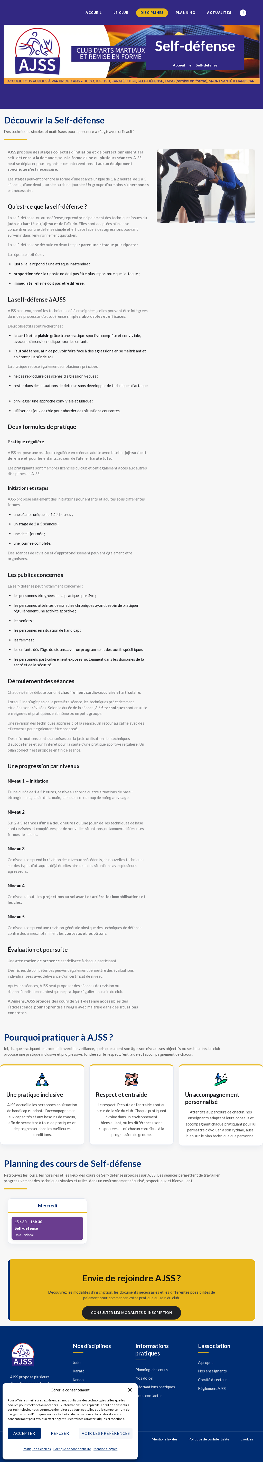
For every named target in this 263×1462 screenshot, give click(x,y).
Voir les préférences (106, 1433)
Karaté (78, 1371)
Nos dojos (144, 1378)
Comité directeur (212, 1379)
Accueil (179, 65)
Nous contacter (148, 1395)
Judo (77, 1362)
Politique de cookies (37, 1449)
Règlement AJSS (212, 1388)
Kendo (78, 1379)
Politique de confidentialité (72, 1449)
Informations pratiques (155, 1386)
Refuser (60, 1433)
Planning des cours (151, 1369)
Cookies (246, 1439)
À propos (206, 1362)
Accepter (24, 1433)
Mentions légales (105, 1449)
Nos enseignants (212, 1371)
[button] (130, 1389)
